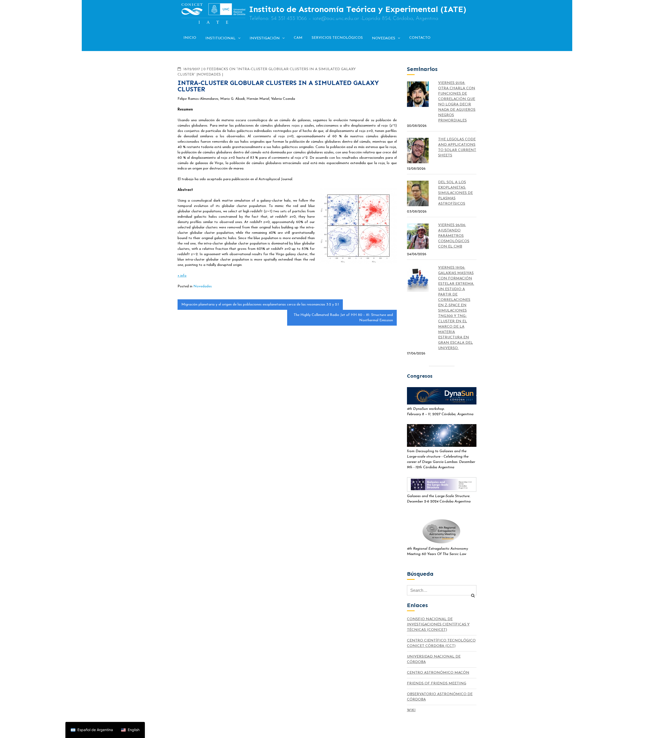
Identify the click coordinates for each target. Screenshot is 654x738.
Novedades (383, 38)
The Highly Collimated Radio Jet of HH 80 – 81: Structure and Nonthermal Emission (343, 317)
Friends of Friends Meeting (436, 683)
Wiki (411, 710)
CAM (298, 38)
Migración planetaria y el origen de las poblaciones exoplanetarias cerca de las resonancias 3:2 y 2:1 (260, 304)
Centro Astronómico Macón (438, 673)
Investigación (265, 38)
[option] (130, 730)
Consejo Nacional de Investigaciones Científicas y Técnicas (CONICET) (438, 624)
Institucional (220, 38)
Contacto (419, 38)
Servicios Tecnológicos (337, 38)
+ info (182, 276)
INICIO (189, 38)
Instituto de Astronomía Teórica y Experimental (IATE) (357, 9)
